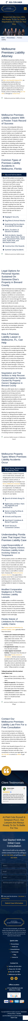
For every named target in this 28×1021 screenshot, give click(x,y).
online (19, 754)
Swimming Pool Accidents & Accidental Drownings (14, 225)
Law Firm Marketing (19, 1015)
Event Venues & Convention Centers (12, 526)
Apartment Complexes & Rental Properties (14, 521)
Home (3, 38)
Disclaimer (21, 896)
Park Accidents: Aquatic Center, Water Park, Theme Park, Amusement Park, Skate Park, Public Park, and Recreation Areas (14, 238)
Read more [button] (6, 801)
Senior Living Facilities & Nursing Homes (14, 512)
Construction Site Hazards (14, 246)
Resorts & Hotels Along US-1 (15, 499)
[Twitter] (16, 978)
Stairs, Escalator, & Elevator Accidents (12, 230)
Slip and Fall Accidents (13, 174)
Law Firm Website (7, 1015)
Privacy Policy (5, 898)
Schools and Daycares (13, 516)
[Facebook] (11, 978)
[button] (25, 8)
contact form (16, 93)
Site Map (19, 1013)
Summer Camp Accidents (14, 249)
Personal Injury (11, 38)
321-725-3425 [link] (8, 855)
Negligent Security (12, 217)
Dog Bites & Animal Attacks (15, 220)
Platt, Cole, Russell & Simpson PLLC (12, 80)
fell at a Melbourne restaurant (11, 484)
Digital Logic (14, 1017)
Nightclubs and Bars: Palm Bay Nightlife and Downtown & (13, 506)
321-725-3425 (5, 754)
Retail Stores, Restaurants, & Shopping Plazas (14, 469)
